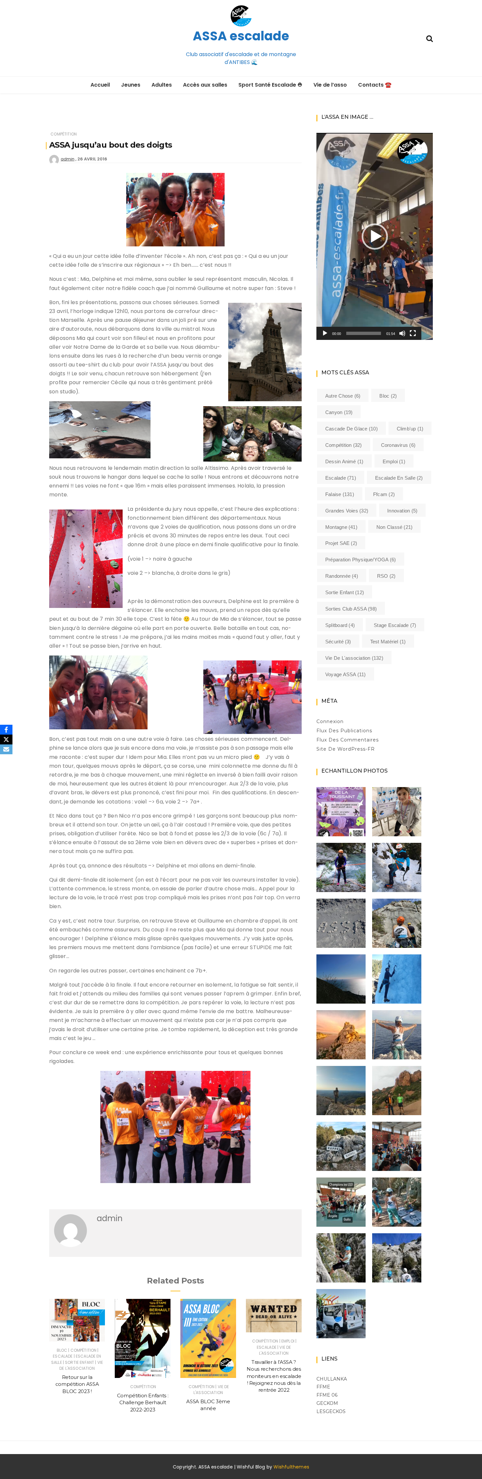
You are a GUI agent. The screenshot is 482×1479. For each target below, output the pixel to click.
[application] (374, 236)
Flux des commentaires (347, 740)
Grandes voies (346, 510)
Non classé (394, 527)
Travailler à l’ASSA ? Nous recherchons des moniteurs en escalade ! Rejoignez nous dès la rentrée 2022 (274, 1376)
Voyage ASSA (345, 674)
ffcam (384, 494)
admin (67, 159)
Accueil (100, 85)
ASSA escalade (241, 36)
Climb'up (410, 428)
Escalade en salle (399, 478)
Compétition (63, 134)
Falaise (339, 494)
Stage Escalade (395, 625)
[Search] (429, 38)
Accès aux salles (205, 85)
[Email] (6, 749)
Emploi (287, 1341)
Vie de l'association (81, 1365)
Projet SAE (341, 543)
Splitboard (340, 625)
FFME (323, 1387)
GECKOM (327, 1403)
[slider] (363, 333)
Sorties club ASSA (351, 609)
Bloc (62, 1350)
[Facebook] (6, 730)
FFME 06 (326, 1395)
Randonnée (341, 576)
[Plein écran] (413, 333)
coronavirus (398, 445)
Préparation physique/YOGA (360, 559)
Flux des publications (344, 731)
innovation (402, 510)
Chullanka (331, 1379)
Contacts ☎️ (375, 85)
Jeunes (130, 85)
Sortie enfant (79, 1362)
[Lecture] (325, 333)
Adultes (161, 85)
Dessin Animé (344, 461)
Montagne (341, 527)
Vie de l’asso (330, 85)
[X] (6, 739)
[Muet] (402, 333)
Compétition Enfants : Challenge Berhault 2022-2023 (143, 1402)
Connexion (330, 721)
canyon (338, 412)
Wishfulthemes (291, 1467)
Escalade (62, 1356)
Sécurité (338, 641)
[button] (375, 236)
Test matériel (388, 641)
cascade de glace (351, 428)
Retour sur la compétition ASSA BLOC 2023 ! (77, 1384)
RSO (386, 576)
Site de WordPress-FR (345, 749)
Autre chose (342, 396)
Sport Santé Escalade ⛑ (270, 85)
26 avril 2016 (92, 159)
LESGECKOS (331, 1411)
